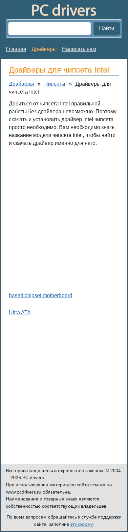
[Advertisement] (64, 218)
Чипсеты (54, 84)
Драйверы (21, 84)
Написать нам (79, 49)
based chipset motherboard (40, 295)
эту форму (81, 524)
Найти (106, 28)
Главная (16, 49)
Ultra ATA (20, 312)
